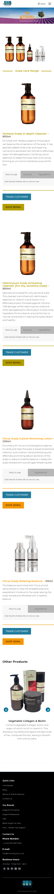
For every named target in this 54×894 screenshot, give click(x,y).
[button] (6, 709)
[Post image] (27, 691)
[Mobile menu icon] (49, 4)
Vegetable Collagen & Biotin (27, 720)
